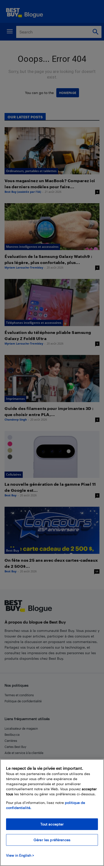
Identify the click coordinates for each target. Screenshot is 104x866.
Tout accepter (52, 824)
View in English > (20, 855)
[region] (52, 812)
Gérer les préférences (52, 840)
